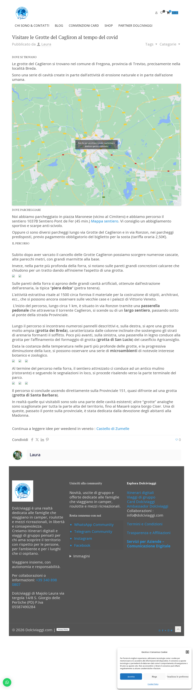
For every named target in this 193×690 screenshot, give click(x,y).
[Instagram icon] (168, 630)
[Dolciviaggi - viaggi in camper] (22, 13)
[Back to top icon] (178, 629)
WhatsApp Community (94, 524)
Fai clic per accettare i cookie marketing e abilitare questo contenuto (96, 145)
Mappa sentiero (104, 221)
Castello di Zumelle (112, 428)
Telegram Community (93, 531)
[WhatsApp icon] (160, 630)
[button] (187, 652)
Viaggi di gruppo (141, 497)
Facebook (82, 545)
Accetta (131, 676)
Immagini (81, 556)
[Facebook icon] (162, 630)
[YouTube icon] (165, 630)
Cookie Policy (153, 684)
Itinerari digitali (140, 492)
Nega (154, 676)
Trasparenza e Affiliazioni (149, 532)
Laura (46, 44)
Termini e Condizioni (144, 523)
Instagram (83, 538)
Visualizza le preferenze (178, 676)
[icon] (171, 630)
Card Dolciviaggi (141, 501)
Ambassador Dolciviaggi (147, 506)
